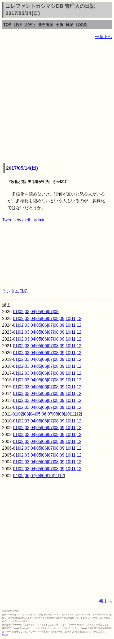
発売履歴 (45, 24)
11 (73, 318)
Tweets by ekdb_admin (24, 220)
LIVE (18, 24)
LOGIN (81, 24)
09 (62, 318)
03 (27, 311)
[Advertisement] (57, 101)
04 (32, 311)
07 (50, 311)
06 (44, 311)
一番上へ (103, 601)
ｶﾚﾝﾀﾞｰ (30, 24)
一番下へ (103, 36)
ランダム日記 (15, 291)
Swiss (5, 635)
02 (21, 311)
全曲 (59, 24)
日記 (69, 24)
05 (38, 311)
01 (15, 311)
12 (79, 318)
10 (67, 318)
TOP (7, 24)
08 (56, 311)
